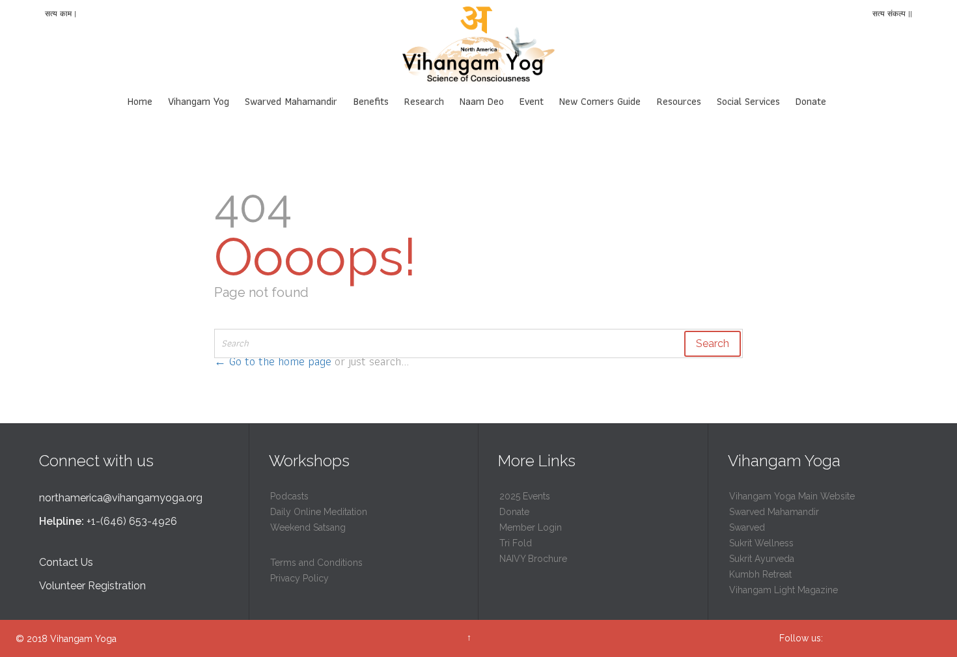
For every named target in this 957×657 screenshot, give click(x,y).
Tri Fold (515, 543)
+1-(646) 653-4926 (132, 521)
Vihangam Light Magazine (783, 590)
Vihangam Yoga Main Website (792, 496)
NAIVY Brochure (533, 558)
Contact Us (66, 562)
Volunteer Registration (92, 586)
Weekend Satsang (308, 527)
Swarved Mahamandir (774, 512)
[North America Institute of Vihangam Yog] (478, 46)
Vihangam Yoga (83, 639)
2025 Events (524, 496)
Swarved (747, 527)
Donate (514, 512)
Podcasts (289, 496)
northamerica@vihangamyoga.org (120, 498)
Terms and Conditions (316, 562)
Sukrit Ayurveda (761, 558)
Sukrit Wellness (761, 543)
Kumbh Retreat (760, 574)
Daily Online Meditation (318, 512)
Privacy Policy (299, 578)
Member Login (530, 527)
